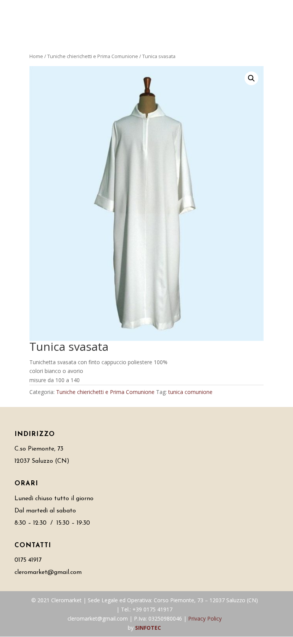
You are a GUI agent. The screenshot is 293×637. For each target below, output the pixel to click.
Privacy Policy (205, 618)
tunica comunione (190, 391)
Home (36, 56)
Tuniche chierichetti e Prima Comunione (92, 56)
